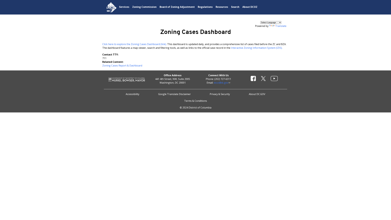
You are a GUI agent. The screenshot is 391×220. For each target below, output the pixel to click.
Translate (280, 26)
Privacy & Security (220, 94)
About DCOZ (249, 7)
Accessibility (132, 94)
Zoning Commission (144, 7)
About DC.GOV (257, 94)
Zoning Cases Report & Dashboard (122, 65)
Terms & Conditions (195, 101)
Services (124, 7)
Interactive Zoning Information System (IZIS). (256, 48)
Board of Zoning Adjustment (177, 7)
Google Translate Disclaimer (174, 94)
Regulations (205, 7)
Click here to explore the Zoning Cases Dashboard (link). (134, 44)
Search (235, 7)
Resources (222, 7)
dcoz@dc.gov (221, 82)
